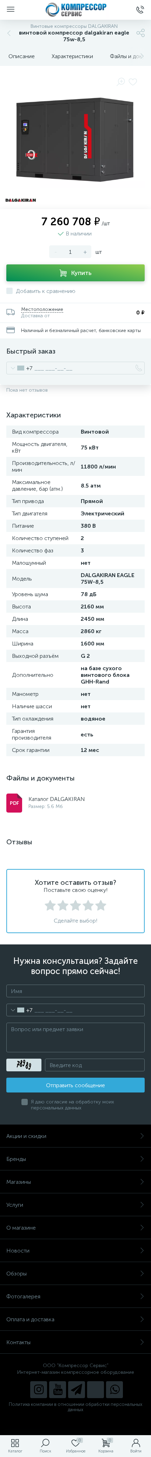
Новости (17, 1250)
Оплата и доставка (30, 1319)
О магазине (21, 1227)
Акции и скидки (26, 1136)
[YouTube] (57, 1389)
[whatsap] (114, 1389)
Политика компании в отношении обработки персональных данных (75, 1407)
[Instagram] (38, 1389)
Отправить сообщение (75, 1085)
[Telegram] (76, 1389)
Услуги (14, 1204)
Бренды (16, 1159)
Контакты (18, 1342)
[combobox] (19, 368)
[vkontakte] (95, 1389)
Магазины (18, 1182)
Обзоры (16, 1273)
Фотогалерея (23, 1296)
